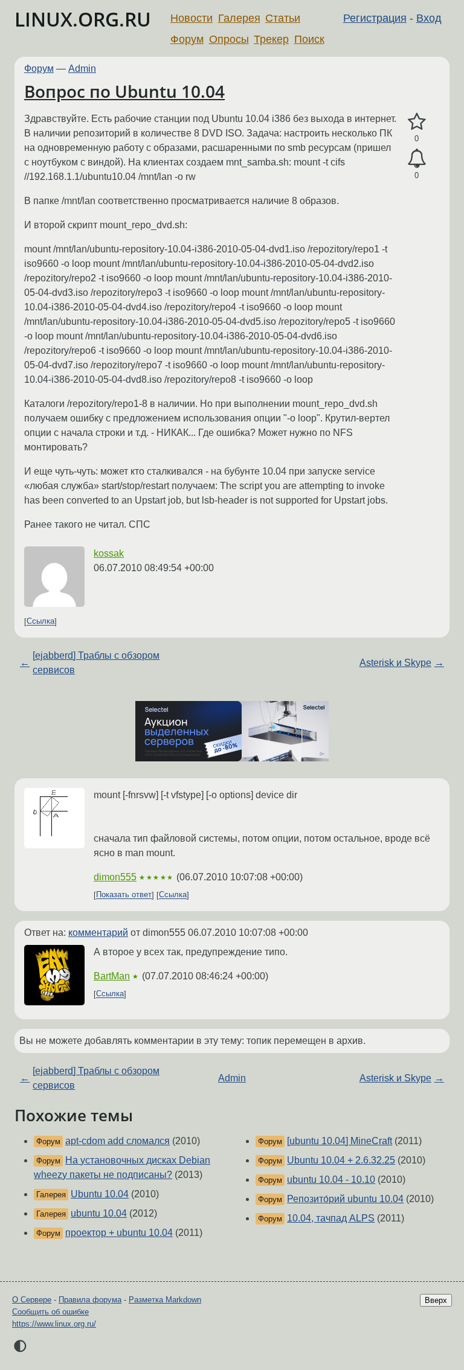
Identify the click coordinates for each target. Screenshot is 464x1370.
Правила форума (90, 1299)
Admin (82, 68)
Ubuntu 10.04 (100, 1194)
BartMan (112, 976)
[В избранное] (416, 122)
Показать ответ (124, 895)
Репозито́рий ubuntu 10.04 (345, 1199)
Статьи (282, 18)
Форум (187, 39)
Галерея (239, 18)
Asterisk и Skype (395, 663)
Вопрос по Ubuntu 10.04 (124, 91)
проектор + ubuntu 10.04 (119, 1233)
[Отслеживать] (416, 159)
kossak (109, 553)
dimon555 (115, 877)
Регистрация (375, 18)
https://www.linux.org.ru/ (54, 1323)
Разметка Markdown (165, 1299)
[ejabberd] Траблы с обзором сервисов (96, 662)
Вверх (436, 1300)
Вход (429, 18)
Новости (191, 18)
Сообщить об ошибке (50, 1311)
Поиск (309, 39)
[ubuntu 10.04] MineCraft (339, 1141)
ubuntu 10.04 (99, 1213)
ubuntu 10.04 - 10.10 (331, 1179)
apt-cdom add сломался (117, 1141)
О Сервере (31, 1299)
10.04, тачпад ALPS (331, 1218)
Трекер (271, 39)
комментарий (98, 932)
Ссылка (40, 621)
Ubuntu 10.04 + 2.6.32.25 (341, 1160)
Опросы (229, 39)
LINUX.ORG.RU (82, 19)
